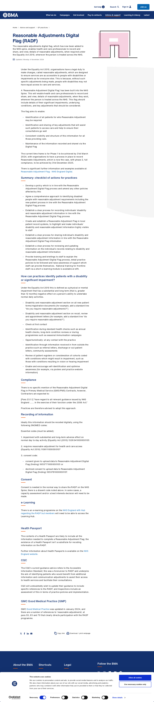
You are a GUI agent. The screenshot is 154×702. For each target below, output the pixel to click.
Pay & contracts (95, 15)
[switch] (65, 697)
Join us (143, 7)
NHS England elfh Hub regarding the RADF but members (53, 512)
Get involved (78, 15)
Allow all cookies (135, 678)
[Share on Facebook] (24, 634)
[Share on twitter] (21, 634)
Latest (146, 15)
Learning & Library (132, 15)
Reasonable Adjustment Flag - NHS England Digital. (47, 171)
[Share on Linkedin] (28, 634)
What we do (51, 15)
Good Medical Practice (38, 609)
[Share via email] (31, 634)
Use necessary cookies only (135, 684)
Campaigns (65, 15)
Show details (117, 697)
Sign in (125, 6)
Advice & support (112, 15)
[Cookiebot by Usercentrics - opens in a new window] (14, 697)
